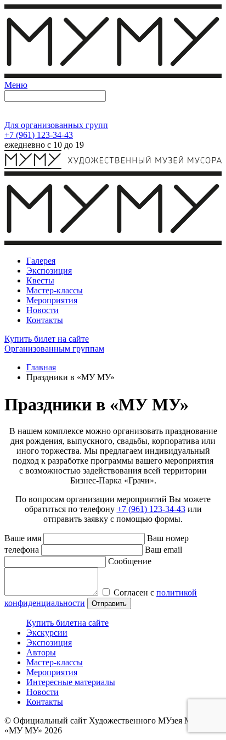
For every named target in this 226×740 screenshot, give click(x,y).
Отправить (109, 603)
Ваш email (163, 549)
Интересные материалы (70, 682)
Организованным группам (54, 348)
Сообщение (129, 561)
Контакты (44, 701)
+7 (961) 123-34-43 (38, 135)
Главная (41, 367)
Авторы (41, 652)
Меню (15, 85)
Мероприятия (51, 672)
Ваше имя (22, 538)
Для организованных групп (56, 125)
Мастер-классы (54, 662)
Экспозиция (49, 642)
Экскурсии (46, 632)
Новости (42, 692)
